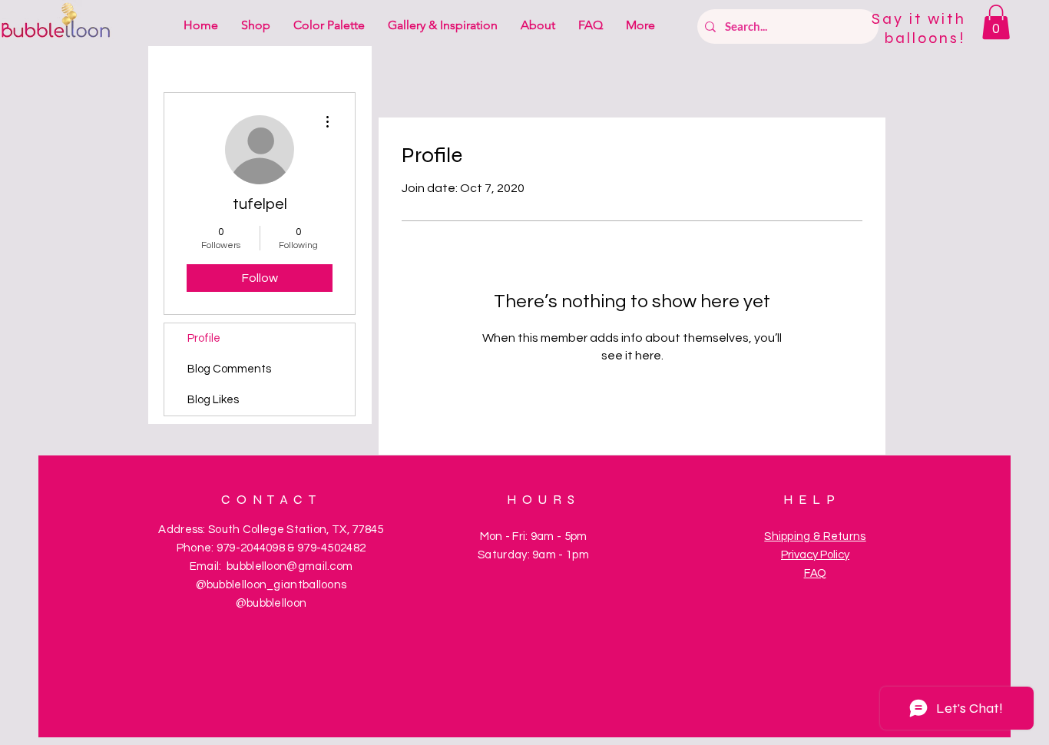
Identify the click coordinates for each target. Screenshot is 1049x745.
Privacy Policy (815, 555)
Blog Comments (229, 369)
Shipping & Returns (814, 536)
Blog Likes (213, 400)
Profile (203, 338)
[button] (996, 22)
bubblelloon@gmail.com (289, 566)
